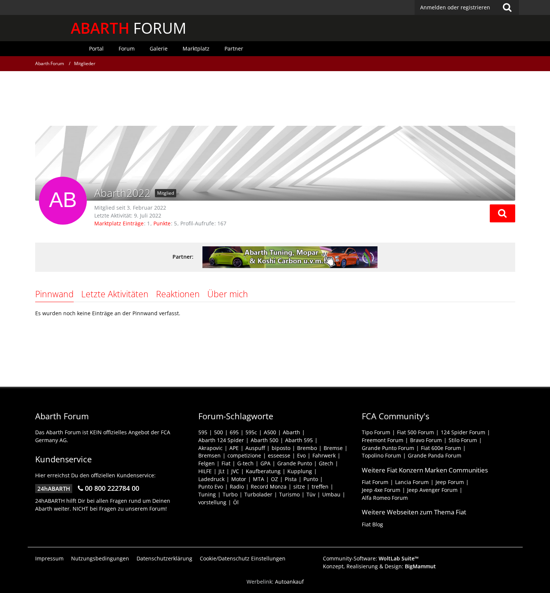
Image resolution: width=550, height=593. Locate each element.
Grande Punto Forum (388, 447)
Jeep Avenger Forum (432, 489)
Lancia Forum (412, 482)
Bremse (333, 447)
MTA (258, 479)
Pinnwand (54, 294)
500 (218, 432)
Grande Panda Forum (434, 455)
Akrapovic (210, 447)
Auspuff (255, 447)
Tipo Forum (376, 432)
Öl (236, 502)
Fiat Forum (375, 482)
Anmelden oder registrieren (455, 7)
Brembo (307, 447)
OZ (274, 479)
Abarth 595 (299, 440)
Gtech (326, 463)
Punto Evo (210, 486)
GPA (265, 463)
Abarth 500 (264, 440)
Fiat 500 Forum (415, 432)
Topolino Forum (381, 455)
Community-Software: (371, 558)
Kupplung (299, 471)
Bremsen (209, 455)
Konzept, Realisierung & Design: (379, 566)
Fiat (225, 463)
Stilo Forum (463, 440)
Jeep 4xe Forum (381, 489)
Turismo (289, 494)
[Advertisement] (275, 99)
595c (251, 432)
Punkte (162, 223)
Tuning (207, 494)
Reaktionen (178, 294)
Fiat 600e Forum (441, 447)
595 (202, 432)
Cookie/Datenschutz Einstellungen (242, 558)
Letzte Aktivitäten (115, 294)
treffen (320, 486)
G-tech (245, 463)
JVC (235, 471)
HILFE (205, 471)
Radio (237, 486)
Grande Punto (294, 463)
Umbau (331, 494)
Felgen (206, 463)
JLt (221, 471)
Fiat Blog (372, 524)
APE (234, 447)
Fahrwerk (324, 455)
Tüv (310, 494)
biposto (281, 447)
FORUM (128, 28)
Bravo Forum (426, 440)
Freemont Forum (382, 440)
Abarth (291, 432)
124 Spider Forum (463, 432)
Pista (291, 479)
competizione (244, 455)
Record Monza (269, 486)
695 (234, 432)
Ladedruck (211, 479)
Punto (310, 479)
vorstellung (212, 502)
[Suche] (507, 7)
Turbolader (258, 494)
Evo (301, 455)
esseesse (279, 455)
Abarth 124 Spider (221, 440)
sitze (299, 486)
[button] (502, 213)
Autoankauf (289, 581)
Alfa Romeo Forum (385, 497)
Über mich (227, 294)
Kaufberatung (263, 471)
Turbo (230, 494)
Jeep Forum (450, 482)
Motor (238, 479)
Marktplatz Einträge (119, 223)
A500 (270, 432)
